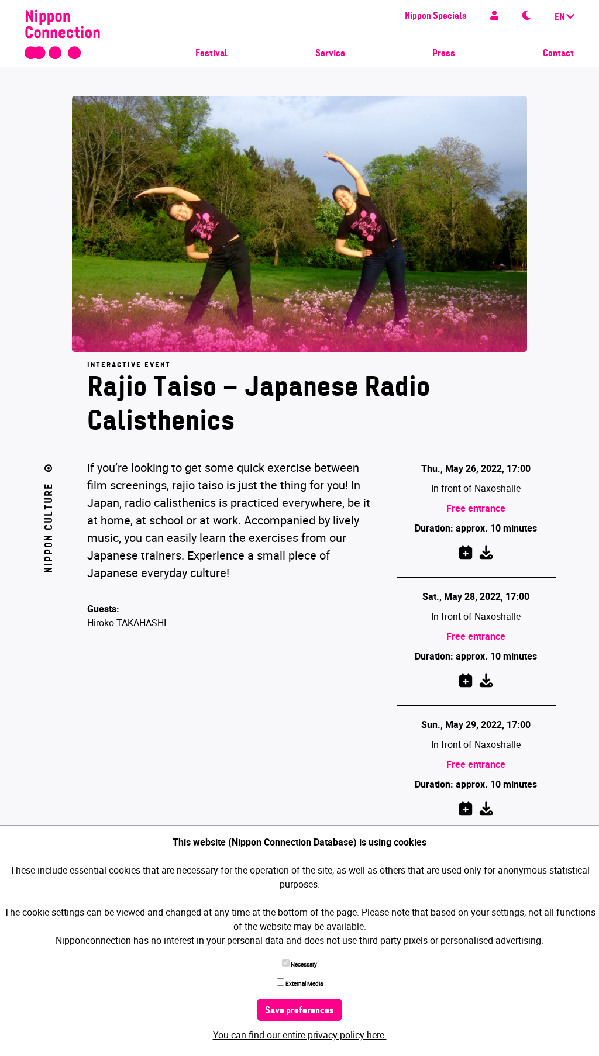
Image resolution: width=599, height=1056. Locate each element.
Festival (211, 53)
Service (330, 53)
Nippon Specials (436, 16)
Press (443, 53)
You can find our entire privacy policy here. (300, 1035)
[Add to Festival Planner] (465, 550)
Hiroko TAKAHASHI (126, 622)
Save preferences (299, 1011)
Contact (558, 53)
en (560, 17)
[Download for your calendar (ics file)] (486, 550)
